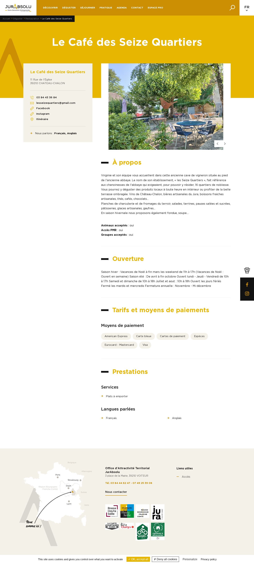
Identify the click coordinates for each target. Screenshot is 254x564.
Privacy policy (209, 559)
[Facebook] (247, 284)
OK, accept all (139, 559)
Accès (186, 476)
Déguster (18, 19)
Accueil (6, 19)
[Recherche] (232, 8)
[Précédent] (217, 143)
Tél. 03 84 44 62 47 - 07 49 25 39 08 (128, 483)
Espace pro (155, 8)
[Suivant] (224, 143)
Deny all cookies (166, 559)
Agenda (122, 8)
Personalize (190, 559)
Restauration (32, 19)
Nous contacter (116, 492)
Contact (137, 8)
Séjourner (87, 8)
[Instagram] (247, 293)
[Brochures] (247, 270)
